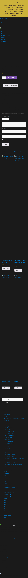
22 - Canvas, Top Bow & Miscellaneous (13, 464)
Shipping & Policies (5, 35)
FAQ (2, 33)
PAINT (5, 517)
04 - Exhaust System (9, 431)
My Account (4, 18)
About (2, 29)
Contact (3, 39)
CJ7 (4, 510)
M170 (5, 479)
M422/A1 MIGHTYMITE (9, 487)
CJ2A (5, 500)
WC (4, 491)
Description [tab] (6, 85)
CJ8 (4, 512)
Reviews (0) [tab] (14, 85)
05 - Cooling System (9, 433)
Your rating (6, 116)
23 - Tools (7, 466)
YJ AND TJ (6, 514)
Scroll (1, 577)
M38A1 (5, 477)
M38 (5, 475)
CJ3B (5, 504)
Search (5, 402)
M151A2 (5, 485)
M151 (5, 481)
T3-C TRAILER (7, 515)
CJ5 (4, 506)
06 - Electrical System (9, 435)
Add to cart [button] (6, 268)
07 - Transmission (9, 437)
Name (4, 128)
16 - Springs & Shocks (10, 454)
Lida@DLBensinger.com (5, 557)
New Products (7, 414)
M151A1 (5, 483)
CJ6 (4, 508)
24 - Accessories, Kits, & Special (12, 468)
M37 (5, 489)
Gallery (3, 37)
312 (20, 151)
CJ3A (5, 502)
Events (2, 31)
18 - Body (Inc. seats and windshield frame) (14, 458)
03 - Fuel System (8, 429)
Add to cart (11, 77)
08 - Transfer (7, 439)
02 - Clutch (7, 427)
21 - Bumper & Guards (10, 462)
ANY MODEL (7, 498)
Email (4, 134)
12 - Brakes (7, 447)
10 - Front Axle (8, 443)
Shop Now (3, 41)
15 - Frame (7, 452)
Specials (5, 416)
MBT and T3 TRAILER (9, 493)
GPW (15, 151)
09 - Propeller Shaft (9, 441)
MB (4, 422)
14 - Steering (7, 450)
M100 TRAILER (7, 494)
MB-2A (5, 471)
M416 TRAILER (7, 496)
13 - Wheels (7, 449)
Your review (6, 120)
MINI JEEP (6, 473)
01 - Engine (7, 426)
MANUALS (7, 470)
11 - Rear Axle (8, 445)
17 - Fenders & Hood (9, 456)
